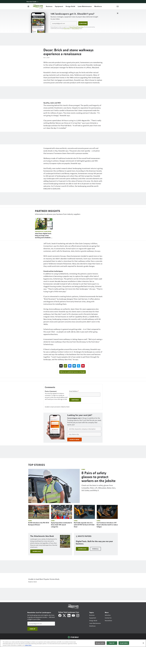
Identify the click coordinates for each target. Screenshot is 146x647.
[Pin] (83, 366)
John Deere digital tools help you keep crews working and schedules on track (44, 236)
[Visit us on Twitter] (64, 615)
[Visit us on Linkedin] (68, 615)
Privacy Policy (66, 28)
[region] (73, 643)
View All (95, 549)
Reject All (111, 643)
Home (83, 469)
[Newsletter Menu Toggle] (118, 6)
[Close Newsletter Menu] (118, 13)
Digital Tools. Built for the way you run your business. (94, 542)
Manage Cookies (100, 643)
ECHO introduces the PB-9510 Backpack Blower (38, 524)
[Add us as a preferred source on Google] (65, 366)
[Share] (69, 366)
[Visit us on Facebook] (59, 615)
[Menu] (28, 6)
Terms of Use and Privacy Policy (76, 27)
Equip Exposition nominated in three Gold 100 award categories (61, 525)
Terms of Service (75, 28)
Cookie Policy (28, 645)
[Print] (61, 366)
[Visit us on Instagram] (77, 615)
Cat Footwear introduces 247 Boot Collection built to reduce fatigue (107, 525)
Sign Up (32, 629)
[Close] (143, 643)
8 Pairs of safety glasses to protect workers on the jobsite (98, 477)
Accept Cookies (124, 643)
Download (37, 551)
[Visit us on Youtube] (73, 615)
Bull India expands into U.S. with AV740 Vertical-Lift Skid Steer (84, 525)
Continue (75, 400)
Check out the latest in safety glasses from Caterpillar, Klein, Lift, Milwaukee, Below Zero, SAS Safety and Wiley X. (98, 487)
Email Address (74, 391)
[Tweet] (78, 366)
